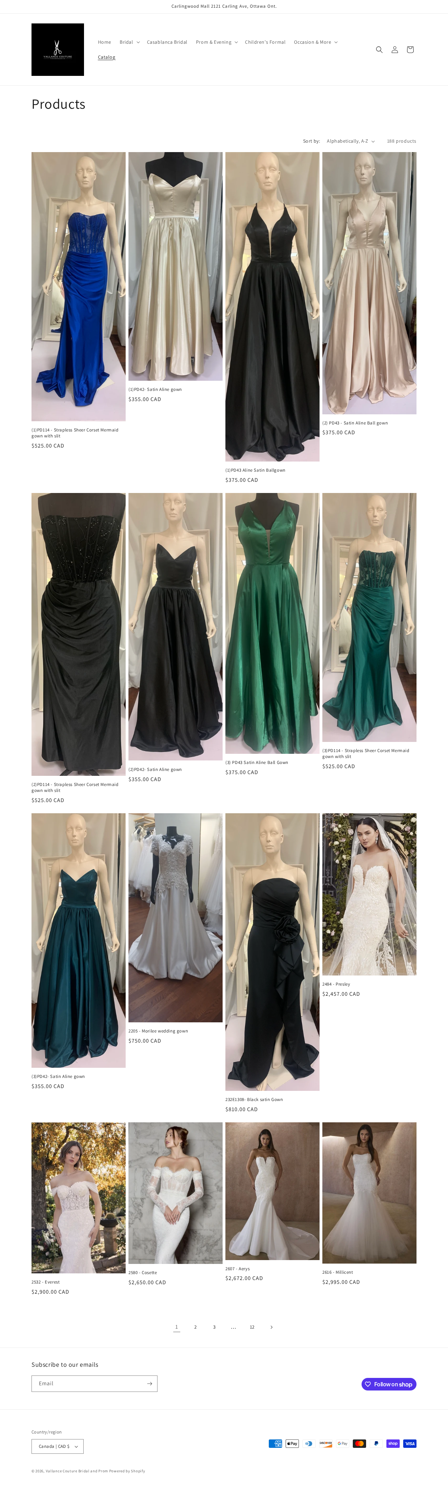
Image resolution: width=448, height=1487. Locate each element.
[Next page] (271, 1327)
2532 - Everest (45, 1282)
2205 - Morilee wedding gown (158, 1031)
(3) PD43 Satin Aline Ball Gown (256, 762)
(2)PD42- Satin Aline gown (155, 769)
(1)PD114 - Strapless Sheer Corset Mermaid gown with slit (75, 433)
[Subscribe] (149, 1383)
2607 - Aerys (237, 1269)
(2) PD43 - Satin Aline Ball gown (355, 423)
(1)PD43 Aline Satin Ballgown (255, 470)
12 (252, 1327)
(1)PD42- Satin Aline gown (155, 389)
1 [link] (176, 1326)
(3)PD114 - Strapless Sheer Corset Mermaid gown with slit (366, 753)
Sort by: (311, 141)
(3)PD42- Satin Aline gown (58, 1076)
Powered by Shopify (127, 1470)
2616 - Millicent (337, 1272)
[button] (129, 42)
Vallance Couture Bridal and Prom (77, 1470)
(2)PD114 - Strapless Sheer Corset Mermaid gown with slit (75, 787)
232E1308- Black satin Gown (254, 1099)
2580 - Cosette (142, 1272)
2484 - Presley (336, 984)
